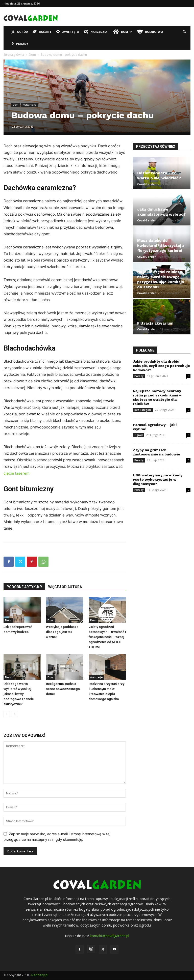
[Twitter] (20, 562)
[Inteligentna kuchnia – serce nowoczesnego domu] (64, 666)
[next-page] (15, 714)
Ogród (22, 32)
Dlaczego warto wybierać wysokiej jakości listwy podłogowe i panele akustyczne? (19, 694)
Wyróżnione (29, 104)
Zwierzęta (70, 32)
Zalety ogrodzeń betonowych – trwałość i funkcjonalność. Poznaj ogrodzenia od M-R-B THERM (107, 637)
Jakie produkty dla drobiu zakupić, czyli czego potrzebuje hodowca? (161, 365)
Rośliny (45, 32)
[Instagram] (91, 949)
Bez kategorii (143, 410)
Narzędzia (98, 32)
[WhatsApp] (43, 562)
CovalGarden (147, 184)
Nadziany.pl (39, 975)
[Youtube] (114, 949)
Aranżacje (96, 677)
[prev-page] (7, 714)
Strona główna (14, 54)
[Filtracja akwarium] (161, 316)
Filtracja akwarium (155, 323)
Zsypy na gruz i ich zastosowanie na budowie (156, 452)
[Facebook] (9, 562)
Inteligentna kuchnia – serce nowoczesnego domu (63, 689)
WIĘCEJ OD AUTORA (65, 587)
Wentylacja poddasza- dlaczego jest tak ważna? (63, 632)
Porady (22, 44)
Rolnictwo (154, 32)
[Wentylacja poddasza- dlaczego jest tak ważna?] (64, 610)
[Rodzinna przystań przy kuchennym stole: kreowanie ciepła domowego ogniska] (107, 666)
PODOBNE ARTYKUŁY (24, 587)
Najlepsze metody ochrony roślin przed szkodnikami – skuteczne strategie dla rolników (157, 397)
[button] (184, 32)
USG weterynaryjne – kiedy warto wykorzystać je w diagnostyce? (157, 479)
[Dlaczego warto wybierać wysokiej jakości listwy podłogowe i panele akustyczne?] (22, 666)
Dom (124, 32)
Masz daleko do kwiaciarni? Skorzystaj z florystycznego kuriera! (160, 245)
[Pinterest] (32, 562)
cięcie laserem (17, 473)
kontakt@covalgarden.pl (109, 935)
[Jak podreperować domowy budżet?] (22, 610)
